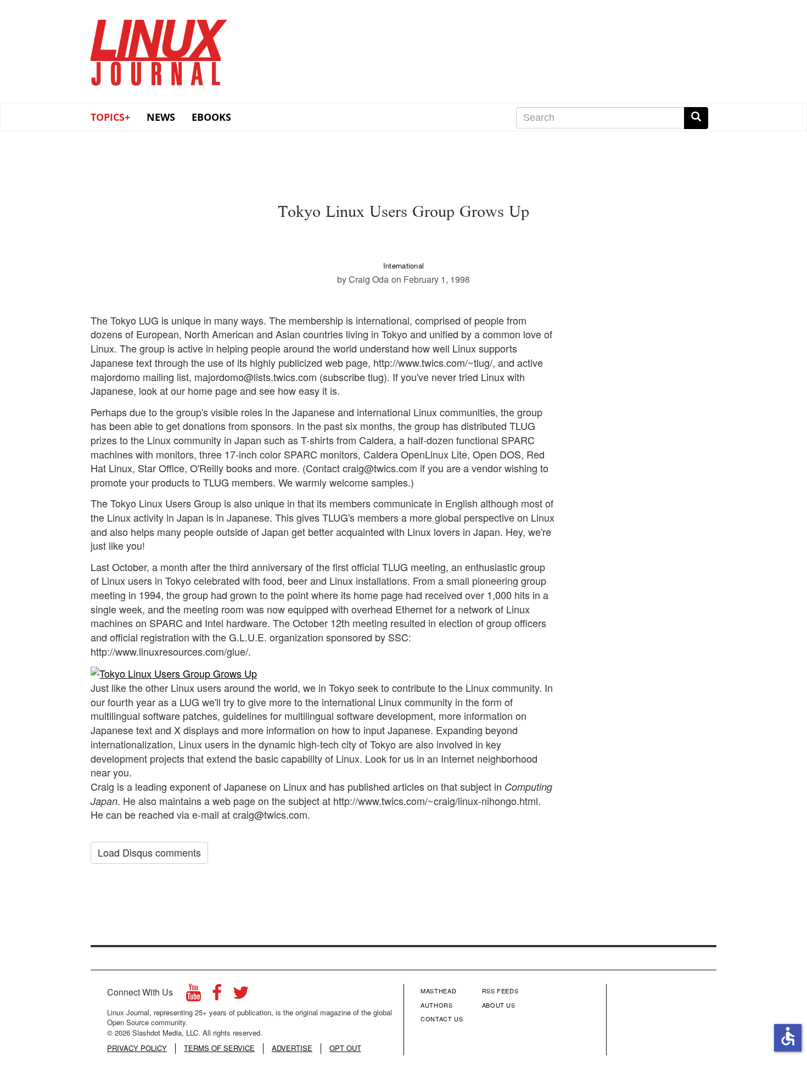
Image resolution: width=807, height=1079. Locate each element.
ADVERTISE (292, 1048)
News (161, 117)
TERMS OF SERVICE (219, 1048)
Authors (437, 1004)
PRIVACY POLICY (137, 1048)
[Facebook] (217, 995)
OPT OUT (345, 1048)
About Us (498, 1004)
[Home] (159, 49)
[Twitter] (241, 995)
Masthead (438, 990)
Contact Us (442, 1018)
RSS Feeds (500, 990)
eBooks (211, 117)
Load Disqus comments (149, 852)
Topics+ (110, 117)
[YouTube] (193, 995)
